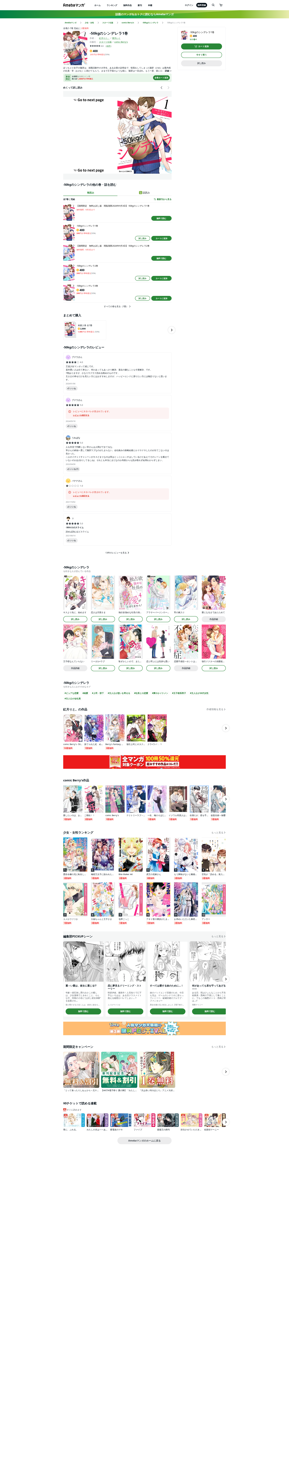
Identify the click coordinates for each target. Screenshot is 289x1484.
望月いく (116, 38)
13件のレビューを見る (116, 552)
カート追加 (203, 46)
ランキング (112, 5)
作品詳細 (214, 619)
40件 (108, 46)
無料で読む (161, 218)
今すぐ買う (201, 54)
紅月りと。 (104, 38)
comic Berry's (121, 41)
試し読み (142, 238)
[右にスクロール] (168, 87)
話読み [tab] (146, 192)
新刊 (140, 5)
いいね (73, 388)
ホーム (97, 5)
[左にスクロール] (161, 87)
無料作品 (127, 5)
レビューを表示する (81, 415)
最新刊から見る (164, 199)
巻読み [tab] (90, 192)
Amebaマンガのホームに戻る (144, 1140)
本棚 (150, 5)
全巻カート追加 (161, 77)
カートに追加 (161, 238)
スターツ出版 (105, 41)
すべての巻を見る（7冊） (116, 306)
